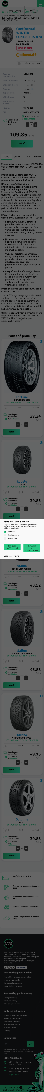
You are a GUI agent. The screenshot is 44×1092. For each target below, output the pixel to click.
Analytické (12, 538)
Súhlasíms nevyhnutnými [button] (31, 548)
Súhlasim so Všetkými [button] (12, 547)
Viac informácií (11, 556)
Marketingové (13, 535)
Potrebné (12, 532)
